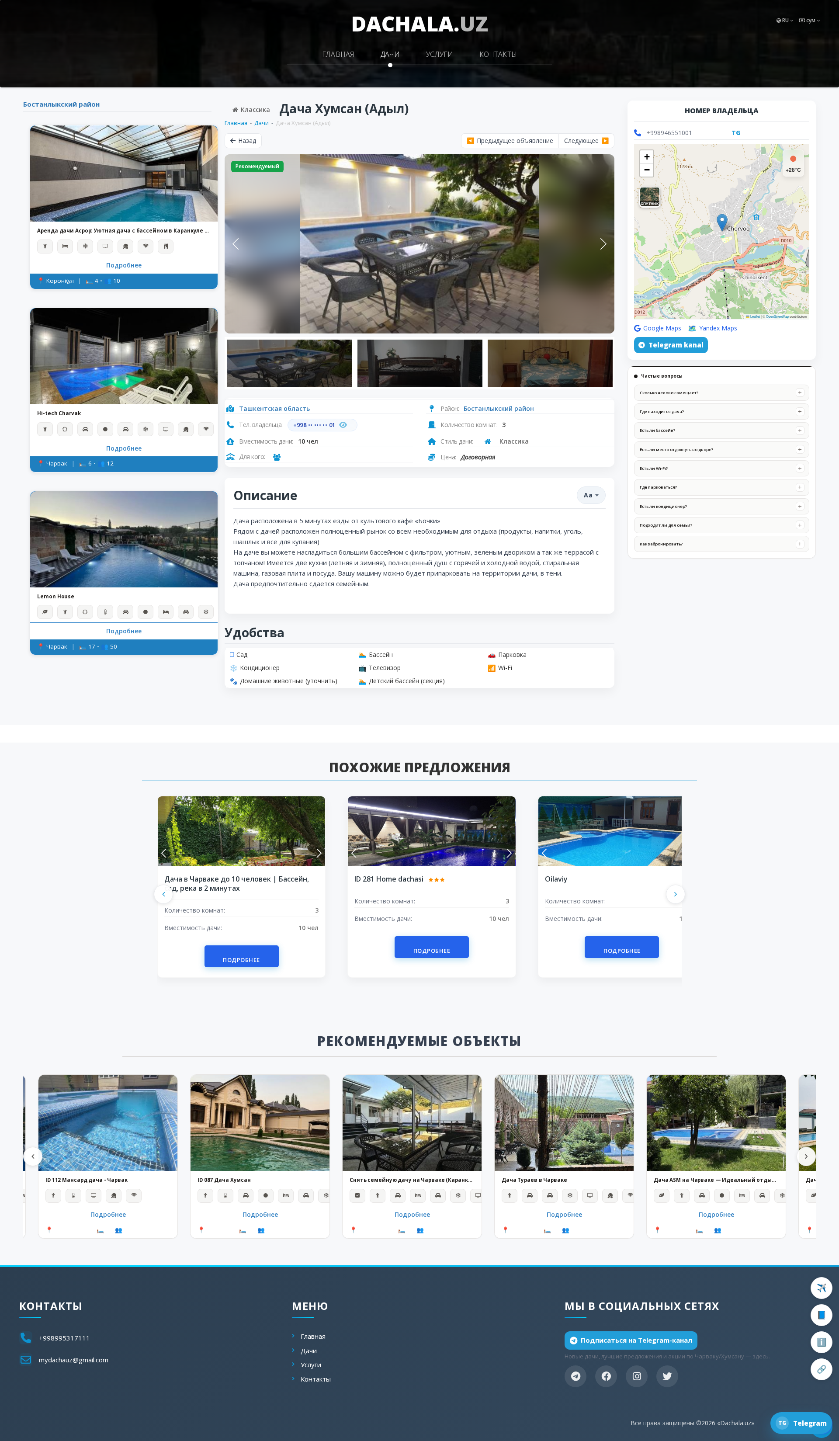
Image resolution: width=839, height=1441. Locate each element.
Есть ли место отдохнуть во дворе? (676, 449)
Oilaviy (556, 879)
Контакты (498, 54)
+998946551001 (669, 132)
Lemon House (55, 596)
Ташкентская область (274, 408)
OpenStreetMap (777, 316)
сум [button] (811, 20)
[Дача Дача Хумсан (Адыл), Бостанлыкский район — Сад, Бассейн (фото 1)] (419, 243)
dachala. (419, 23)
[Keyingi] (675, 894)
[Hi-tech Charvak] (124, 356)
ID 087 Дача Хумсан (224, 1180)
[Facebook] (606, 1376)
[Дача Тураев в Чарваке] (564, 1123)
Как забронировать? (661, 544)
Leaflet (754, 316)
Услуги (439, 54)
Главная (338, 54)
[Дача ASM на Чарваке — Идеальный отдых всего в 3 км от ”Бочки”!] (716, 1123)
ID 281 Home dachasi (389, 879)
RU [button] (785, 20)
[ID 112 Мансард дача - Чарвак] (107, 1123)
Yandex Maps (718, 328)
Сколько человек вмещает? (669, 393)
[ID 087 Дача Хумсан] (260, 1123)
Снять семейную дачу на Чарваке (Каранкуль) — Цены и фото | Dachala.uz (412, 1180)
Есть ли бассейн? (657, 430)
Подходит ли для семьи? (666, 525)
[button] (722, 223)
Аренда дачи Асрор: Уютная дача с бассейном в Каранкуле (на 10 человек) (124, 231)
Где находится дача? (662, 411)
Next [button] (603, 243)
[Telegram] (575, 1376)
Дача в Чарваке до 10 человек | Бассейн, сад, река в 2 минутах (236, 883)
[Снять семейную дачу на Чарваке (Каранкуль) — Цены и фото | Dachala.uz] (412, 1123)
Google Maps (662, 328)
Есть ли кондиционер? (663, 506)
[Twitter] (667, 1376)
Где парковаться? (658, 487)
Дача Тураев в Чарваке (534, 1180)
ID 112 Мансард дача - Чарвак (86, 1180)
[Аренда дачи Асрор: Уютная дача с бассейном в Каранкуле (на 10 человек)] (124, 173)
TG (736, 132)
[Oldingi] (163, 894)
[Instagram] (637, 1376)
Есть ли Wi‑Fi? (654, 468)
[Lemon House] (124, 539)
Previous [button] (235, 243)
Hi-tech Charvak (58, 413)
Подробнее (124, 265)
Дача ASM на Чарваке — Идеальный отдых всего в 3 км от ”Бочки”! (716, 1180)
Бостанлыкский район (61, 104)
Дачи (390, 54)
